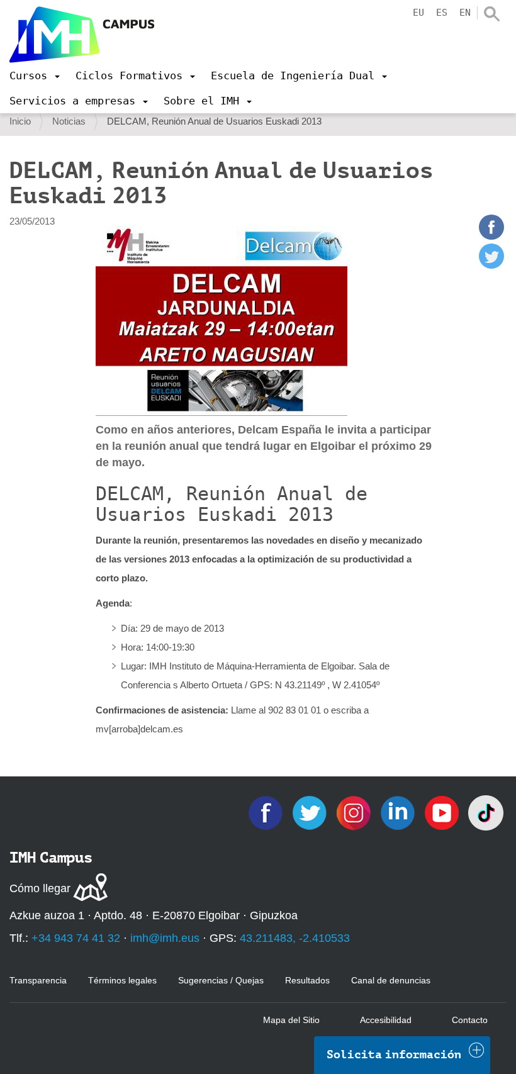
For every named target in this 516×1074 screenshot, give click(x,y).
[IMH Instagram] (355, 812)
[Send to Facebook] (491, 236)
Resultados (307, 980)
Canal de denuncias (390, 980)
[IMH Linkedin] (399, 812)
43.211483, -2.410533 (295, 938)
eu (418, 12)
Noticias (69, 121)
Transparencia (38, 980)
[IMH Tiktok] (486, 812)
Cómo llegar (39, 888)
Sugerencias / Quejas (221, 980)
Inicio (20, 121)
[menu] (34, 75)
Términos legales (122, 980)
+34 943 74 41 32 (75, 938)
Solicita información (394, 1054)
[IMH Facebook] (267, 812)
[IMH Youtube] (443, 812)
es (441, 12)
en (465, 12)
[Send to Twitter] (491, 265)
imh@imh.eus (164, 938)
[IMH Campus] (81, 34)
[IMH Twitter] (311, 812)
